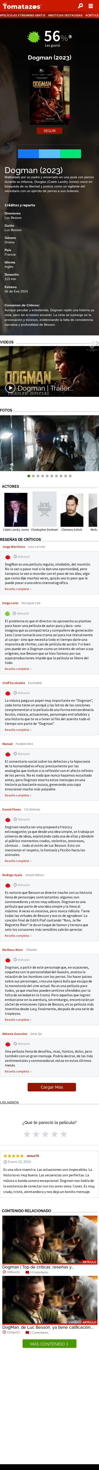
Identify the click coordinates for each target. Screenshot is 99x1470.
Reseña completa (17, 589)
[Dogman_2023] (49, 470)
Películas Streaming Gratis (23, 15)
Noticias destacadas (66, 15)
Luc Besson (13, 218)
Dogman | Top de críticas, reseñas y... (38, 1267)
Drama (10, 242)
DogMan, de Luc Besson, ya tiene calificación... (47, 1327)
